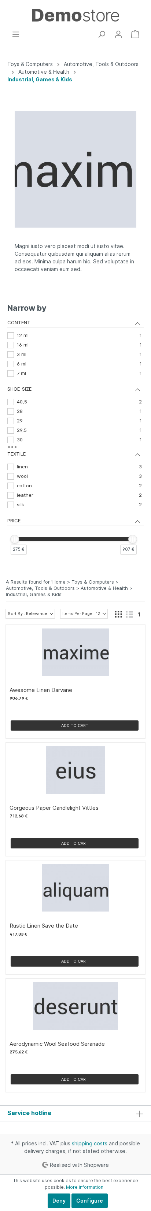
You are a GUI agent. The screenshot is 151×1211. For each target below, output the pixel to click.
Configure (89, 1201)
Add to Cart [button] (74, 725)
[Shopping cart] (135, 34)
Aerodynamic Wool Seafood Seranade (57, 1044)
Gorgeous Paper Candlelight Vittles (54, 808)
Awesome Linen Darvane (41, 690)
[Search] (101, 34)
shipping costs (89, 1143)
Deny (59, 1201)
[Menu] (15, 34)
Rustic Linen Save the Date (44, 925)
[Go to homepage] (75, 15)
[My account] (118, 34)
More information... (86, 1187)
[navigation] (75, 435)
